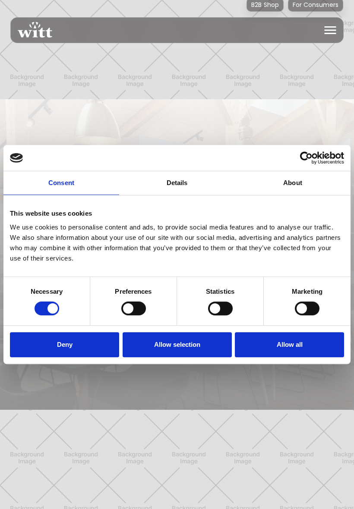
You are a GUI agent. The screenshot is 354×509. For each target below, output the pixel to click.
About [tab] (292, 182)
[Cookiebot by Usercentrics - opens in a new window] (306, 157)
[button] (330, 30)
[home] (31, 30)
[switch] (133, 308)
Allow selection (177, 344)
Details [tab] (177, 182)
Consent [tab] (61, 182)
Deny (65, 344)
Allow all (290, 344)
